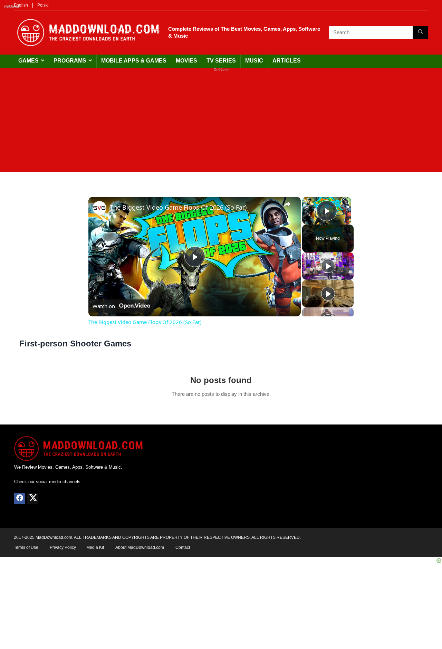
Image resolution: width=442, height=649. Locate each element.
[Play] (328, 266)
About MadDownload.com (139, 547)
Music (254, 61)
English (21, 5)
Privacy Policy (63, 547)
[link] (99, 208)
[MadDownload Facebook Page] (19, 498)
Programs (70, 61)
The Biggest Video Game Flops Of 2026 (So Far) (178, 207)
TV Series (221, 61)
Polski (43, 5)
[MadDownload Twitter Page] (32, 498)
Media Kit (95, 547)
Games (28, 61)
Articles (286, 61)
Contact (182, 547)
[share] (287, 204)
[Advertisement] (221, 123)
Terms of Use (26, 547)
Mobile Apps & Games (133, 61)
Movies (186, 61)
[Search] (420, 32)
